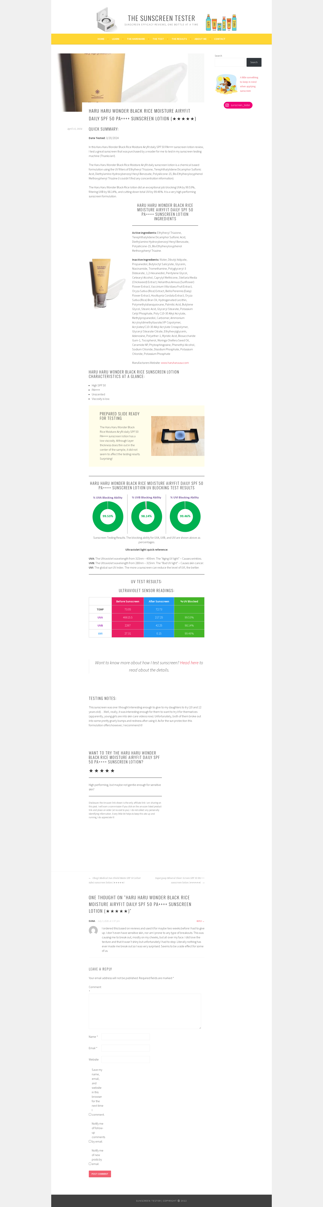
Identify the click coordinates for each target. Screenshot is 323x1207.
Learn (115, 39)
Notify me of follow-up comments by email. (98, 1132)
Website (94, 1059)
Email (93, 1048)
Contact (219, 39)
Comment (95, 989)
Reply (199, 921)
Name (93, 1036)
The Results (179, 39)
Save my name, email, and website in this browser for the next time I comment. (98, 1092)
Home (101, 39)
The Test (158, 39)
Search (218, 55)
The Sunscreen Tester (161, 18)
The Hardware (136, 39)
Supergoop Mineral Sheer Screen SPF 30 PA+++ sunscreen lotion (179, 880)
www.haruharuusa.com (175, 363)
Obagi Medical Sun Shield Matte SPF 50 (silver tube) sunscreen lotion (115, 880)
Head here (189, 663)
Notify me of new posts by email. (97, 1157)
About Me (201, 39)
